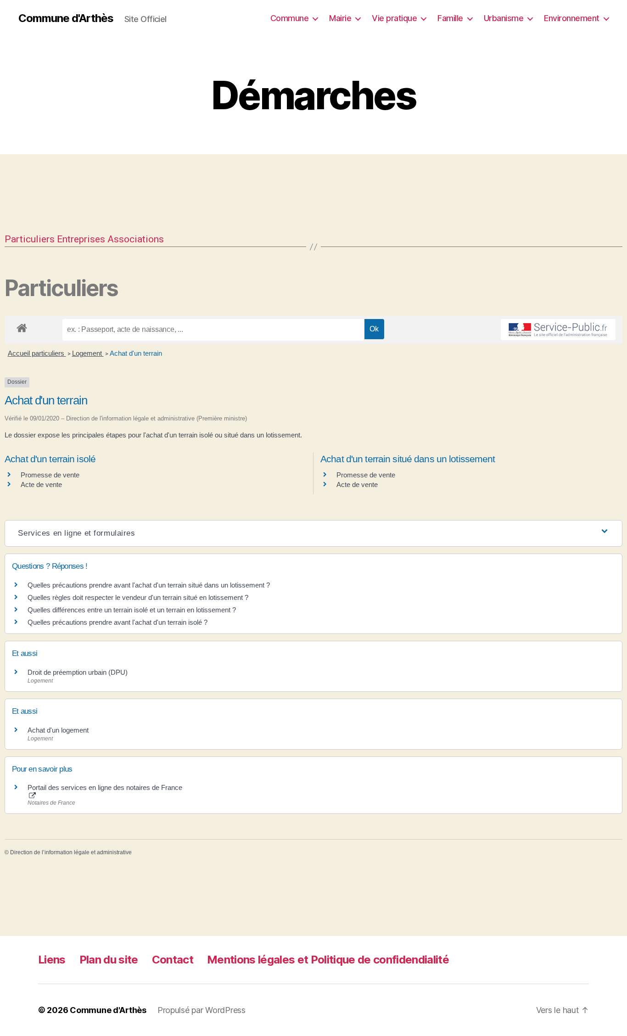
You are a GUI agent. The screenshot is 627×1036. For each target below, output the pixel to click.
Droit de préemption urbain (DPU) (78, 672)
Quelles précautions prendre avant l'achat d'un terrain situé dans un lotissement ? (149, 585)
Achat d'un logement (58, 730)
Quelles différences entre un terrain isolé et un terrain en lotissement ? (132, 610)
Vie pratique (394, 18)
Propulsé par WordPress (201, 1010)
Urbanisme (504, 18)
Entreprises (81, 239)
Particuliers (30, 239)
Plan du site (108, 959)
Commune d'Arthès (65, 18)
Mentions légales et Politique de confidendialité (328, 959)
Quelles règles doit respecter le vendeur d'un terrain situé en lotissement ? (138, 597)
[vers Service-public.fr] (558, 329)
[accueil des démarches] (21, 326)
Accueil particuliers (37, 353)
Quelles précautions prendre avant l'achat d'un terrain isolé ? (118, 622)
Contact (172, 959)
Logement (88, 353)
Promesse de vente (50, 475)
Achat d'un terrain (136, 353)
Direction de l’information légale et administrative (71, 852)
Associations (135, 239)
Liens (52, 959)
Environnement (571, 18)
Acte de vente (41, 484)
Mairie (340, 18)
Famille (450, 18)
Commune (289, 18)
